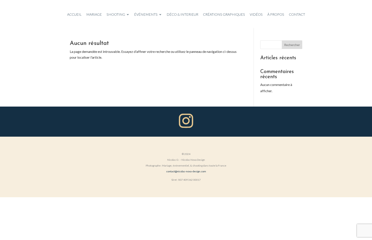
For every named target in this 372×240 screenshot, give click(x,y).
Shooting (116, 14)
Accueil (74, 14)
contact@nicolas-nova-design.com (186, 171)
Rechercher (292, 45)
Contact (297, 14)
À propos (275, 14)
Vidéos (256, 14)
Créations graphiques (224, 14)
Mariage (94, 14)
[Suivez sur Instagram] (186, 121)
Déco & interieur (182, 14)
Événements (146, 14)
